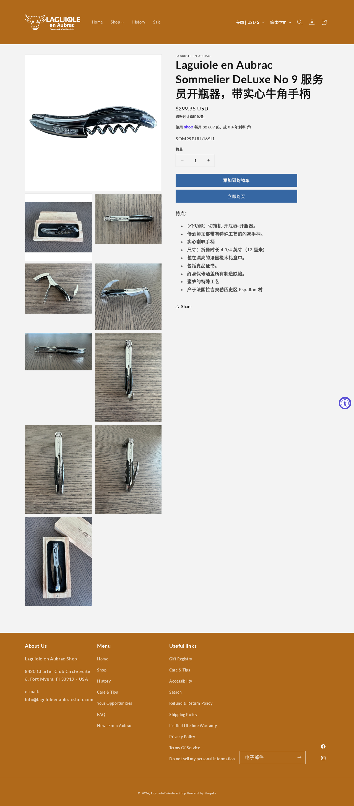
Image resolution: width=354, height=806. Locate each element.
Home (102, 659)
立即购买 (236, 196)
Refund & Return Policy (190, 703)
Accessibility (180, 681)
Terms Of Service (184, 747)
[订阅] (299, 757)
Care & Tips (107, 692)
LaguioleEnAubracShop (168, 793)
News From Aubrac (114, 725)
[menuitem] (97, 22)
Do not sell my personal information (202, 758)
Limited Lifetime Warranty (193, 725)
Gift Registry (180, 659)
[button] (300, 22)
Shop (101, 670)
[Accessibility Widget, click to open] (345, 403)
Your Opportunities (114, 703)
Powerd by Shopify (201, 793)
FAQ (101, 714)
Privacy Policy (182, 736)
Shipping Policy (183, 714)
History (104, 681)
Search (175, 692)
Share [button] (186, 306)
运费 (200, 117)
